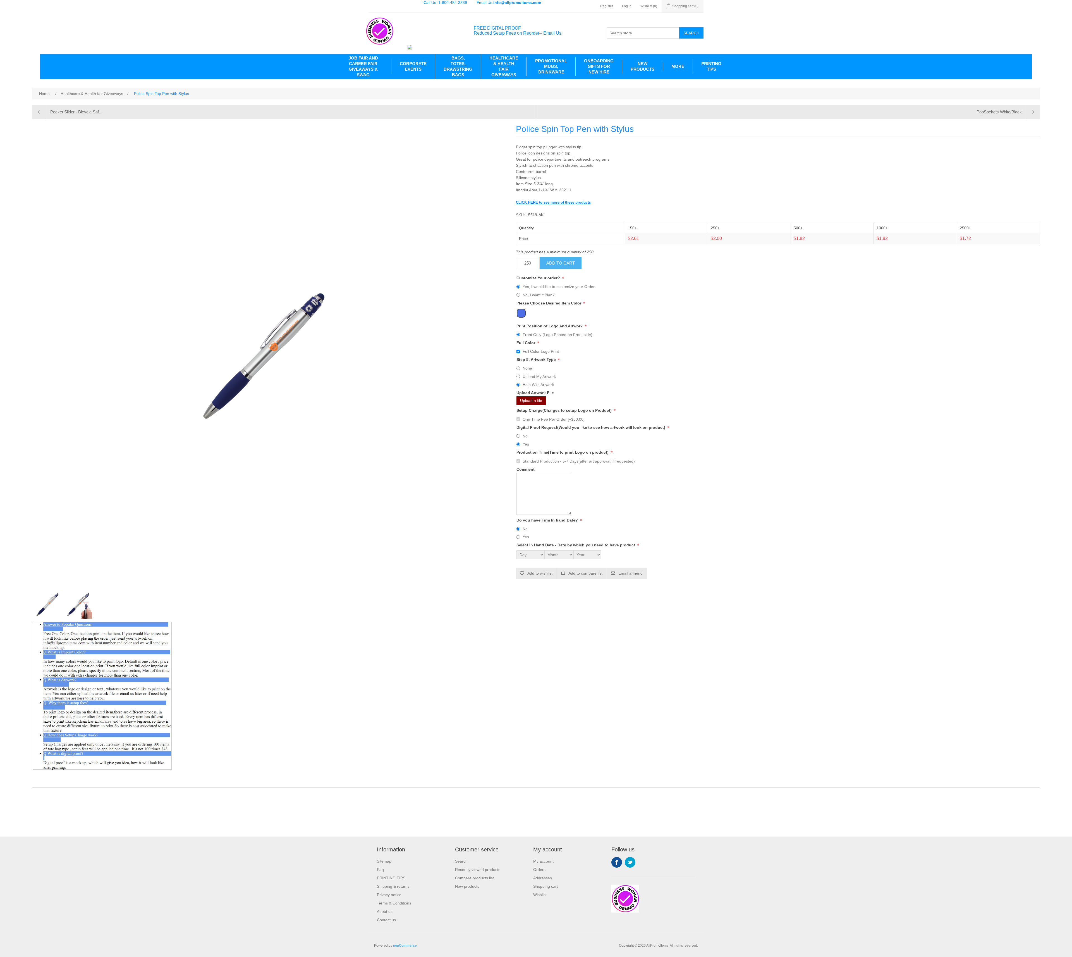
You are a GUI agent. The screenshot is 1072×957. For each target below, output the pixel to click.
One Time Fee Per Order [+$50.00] (554, 419)
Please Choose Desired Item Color (549, 303)
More (677, 66)
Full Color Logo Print (541, 351)
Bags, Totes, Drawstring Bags (458, 66)
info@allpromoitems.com (517, 2)
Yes (526, 444)
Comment (525, 469)
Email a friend (630, 573)
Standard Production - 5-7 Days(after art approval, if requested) (579, 461)
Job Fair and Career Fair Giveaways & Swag (363, 66)
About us (385, 911)
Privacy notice (389, 894)
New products (467, 886)
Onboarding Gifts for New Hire (599, 66)
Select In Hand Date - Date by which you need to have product (576, 545)
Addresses (542, 878)
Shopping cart (545, 886)
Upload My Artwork (539, 376)
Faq (380, 869)
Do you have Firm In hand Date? (547, 520)
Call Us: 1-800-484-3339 (445, 2)
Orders (539, 869)
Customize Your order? (538, 278)
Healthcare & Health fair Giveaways (503, 66)
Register (606, 6)
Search (691, 33)
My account (543, 861)
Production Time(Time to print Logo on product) (563, 452)
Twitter (630, 862)
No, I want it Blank (538, 295)
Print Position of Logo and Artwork (550, 326)
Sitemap (384, 861)
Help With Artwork (538, 384)
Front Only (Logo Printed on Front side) (557, 334)
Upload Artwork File (535, 393)
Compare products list (474, 878)
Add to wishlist (539, 573)
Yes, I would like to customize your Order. (559, 286)
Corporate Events (413, 66)
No (525, 436)
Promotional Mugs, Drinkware (551, 66)
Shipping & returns (393, 886)
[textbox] (643, 33)
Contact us (386, 920)
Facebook (616, 862)
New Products (642, 66)
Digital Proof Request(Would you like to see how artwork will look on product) (591, 427)
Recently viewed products (477, 869)
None (527, 368)
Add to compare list (585, 573)
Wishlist (540, 894)
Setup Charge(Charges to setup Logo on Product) (564, 410)
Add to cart (560, 263)
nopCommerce (405, 946)
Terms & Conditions (394, 903)
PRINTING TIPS (711, 66)
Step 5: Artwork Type (536, 359)
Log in (626, 6)
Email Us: (509, 2)
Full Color (526, 343)
